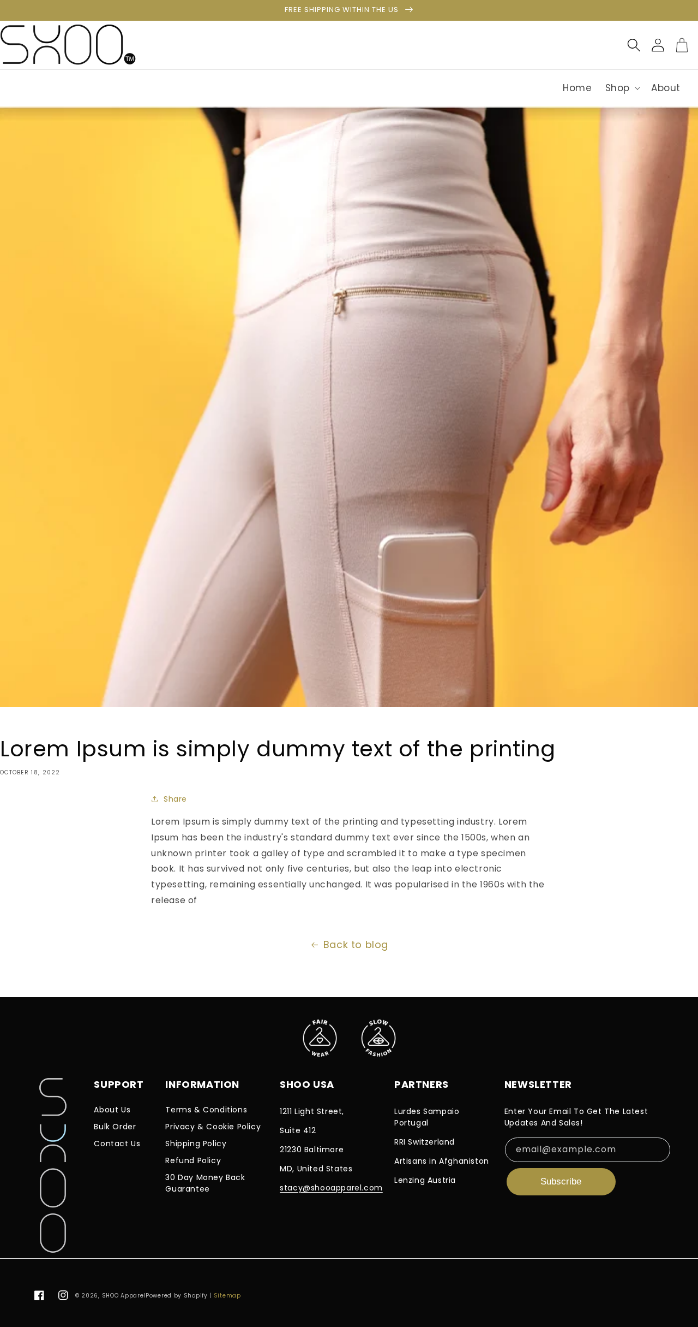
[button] (622, 87)
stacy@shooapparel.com (331, 1187)
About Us (112, 1109)
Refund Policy (193, 1160)
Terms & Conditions (206, 1109)
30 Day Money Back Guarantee (205, 1183)
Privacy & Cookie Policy (213, 1126)
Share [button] (175, 798)
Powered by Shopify (177, 1296)
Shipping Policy (195, 1143)
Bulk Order (115, 1126)
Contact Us (117, 1143)
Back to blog (355, 944)
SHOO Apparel (124, 1296)
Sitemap (227, 1296)
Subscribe (560, 1181)
